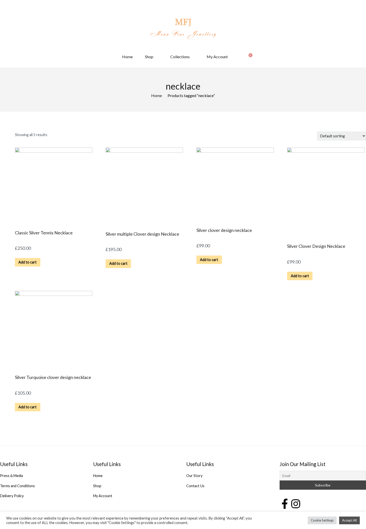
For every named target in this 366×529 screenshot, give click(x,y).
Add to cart (27, 262)
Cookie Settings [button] (322, 520)
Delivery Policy (12, 496)
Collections (180, 56)
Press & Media (11, 476)
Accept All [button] (349, 520)
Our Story (194, 476)
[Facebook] (285, 503)
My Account (217, 56)
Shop (149, 56)
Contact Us (195, 486)
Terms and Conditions (17, 486)
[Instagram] (296, 503)
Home (127, 56)
